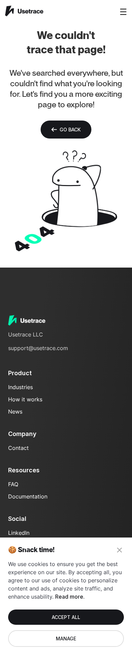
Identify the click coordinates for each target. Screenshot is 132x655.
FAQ (13, 484)
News (15, 411)
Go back (70, 129)
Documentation (27, 496)
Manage (66, 638)
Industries (20, 387)
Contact (18, 447)
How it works (25, 399)
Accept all (66, 617)
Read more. (70, 596)
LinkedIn (18, 532)
